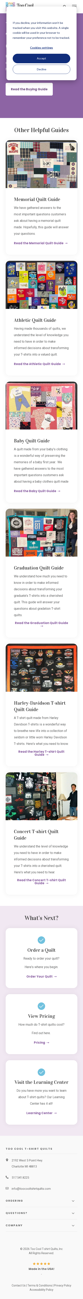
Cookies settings (41, 47)
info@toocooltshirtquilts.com (31, 1189)
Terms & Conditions (39, 1285)
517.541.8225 (20, 1177)
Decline (41, 69)
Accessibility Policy (41, 1289)
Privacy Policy (62, 1285)
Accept (41, 58)
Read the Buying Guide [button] (29, 89)
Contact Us (19, 1285)
